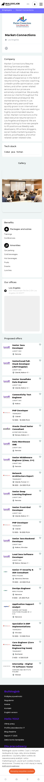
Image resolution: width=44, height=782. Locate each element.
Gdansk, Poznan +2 (22, 482)
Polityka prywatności (13, 696)
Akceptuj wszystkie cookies (22, 771)
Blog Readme (10, 732)
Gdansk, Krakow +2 (21, 388)
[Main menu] (41, 4)
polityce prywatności (10, 766)
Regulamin (9, 700)
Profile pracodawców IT (14, 728)
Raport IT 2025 (10, 736)
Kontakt (7, 708)
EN (28, 4)
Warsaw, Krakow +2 (22, 435)
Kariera (7, 704)
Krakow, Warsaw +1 (21, 563)
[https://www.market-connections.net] (6, 48)
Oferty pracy (9, 724)
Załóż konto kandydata (14, 740)
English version (10, 712)
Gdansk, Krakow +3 (21, 372)
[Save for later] (40, 344)
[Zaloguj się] (34, 4)
